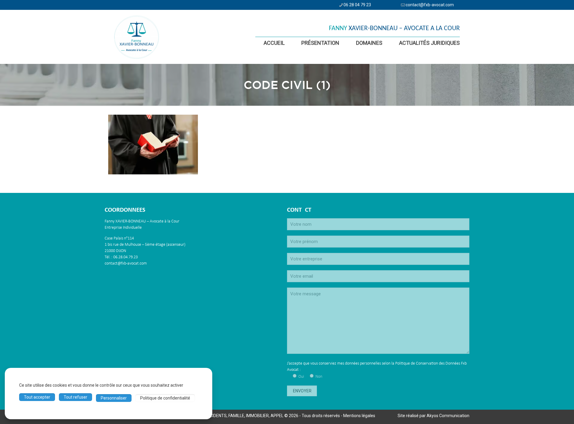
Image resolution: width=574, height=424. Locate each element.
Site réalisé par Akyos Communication (433, 415)
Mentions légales (359, 415)
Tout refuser (75, 397)
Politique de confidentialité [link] (165, 398)
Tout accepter (37, 397)
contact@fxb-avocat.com (430, 4)
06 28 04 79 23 (357, 4)
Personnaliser (114, 398)
